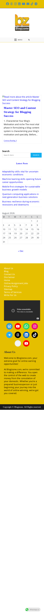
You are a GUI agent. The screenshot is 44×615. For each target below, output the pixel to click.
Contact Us (9, 274)
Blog (6, 271)
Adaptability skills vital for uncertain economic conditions (20, 173)
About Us (8, 268)
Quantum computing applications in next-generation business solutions (20, 195)
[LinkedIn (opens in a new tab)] (19, 3)
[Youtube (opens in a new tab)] (23, 3)
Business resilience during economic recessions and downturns (20, 203)
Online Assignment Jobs (16, 283)
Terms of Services (13, 292)
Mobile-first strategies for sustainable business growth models (21, 188)
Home (7, 280)
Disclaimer (9, 277)
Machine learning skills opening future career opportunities (21, 180)
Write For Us (10, 295)
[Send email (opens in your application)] (28, 3)
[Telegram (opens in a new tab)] (36, 3)
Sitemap (8, 289)
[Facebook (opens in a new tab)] (8, 3)
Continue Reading (10, 141)
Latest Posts (22, 163)
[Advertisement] (22, 66)
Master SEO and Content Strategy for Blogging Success (20, 111)
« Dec (21, 251)
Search (6, 151)
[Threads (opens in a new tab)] (11, 3)
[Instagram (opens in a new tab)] (15, 3)
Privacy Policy (11, 286)
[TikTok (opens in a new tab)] (32, 3)
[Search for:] (29, 39)
